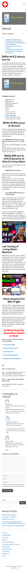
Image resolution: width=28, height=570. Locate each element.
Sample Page (5, 553)
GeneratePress (14, 568)
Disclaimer (5, 539)
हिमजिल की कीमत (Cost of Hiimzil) (14, 41)
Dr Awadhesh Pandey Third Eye (10, 544)
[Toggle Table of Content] (3, 37)
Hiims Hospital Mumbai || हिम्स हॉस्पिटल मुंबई (13, 525)
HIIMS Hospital (16, 305)
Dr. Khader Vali (6, 546)
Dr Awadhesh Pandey (8, 542)
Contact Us (5, 537)
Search (4, 500)
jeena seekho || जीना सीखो (8, 517)
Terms (3, 556)
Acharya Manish (6, 535)
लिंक (18, 145)
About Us (4, 533)
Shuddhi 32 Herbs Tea (8, 519)
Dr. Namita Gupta (6, 549)
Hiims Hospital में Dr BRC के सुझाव (15, 49)
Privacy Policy (6, 551)
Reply (7, 416)
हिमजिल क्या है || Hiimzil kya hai (14, 39)
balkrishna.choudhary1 (12, 422)
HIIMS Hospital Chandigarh (9, 514)
